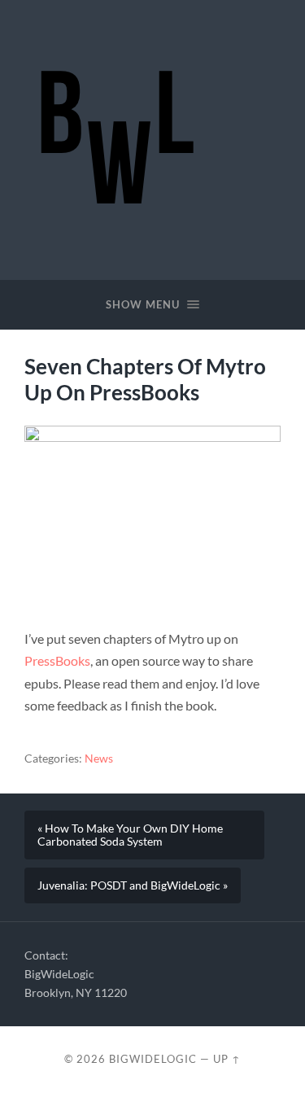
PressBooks (57, 660)
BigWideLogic (153, 1058)
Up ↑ (227, 1058)
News (99, 758)
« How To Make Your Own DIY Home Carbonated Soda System (130, 835)
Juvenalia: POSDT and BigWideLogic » (132, 885)
